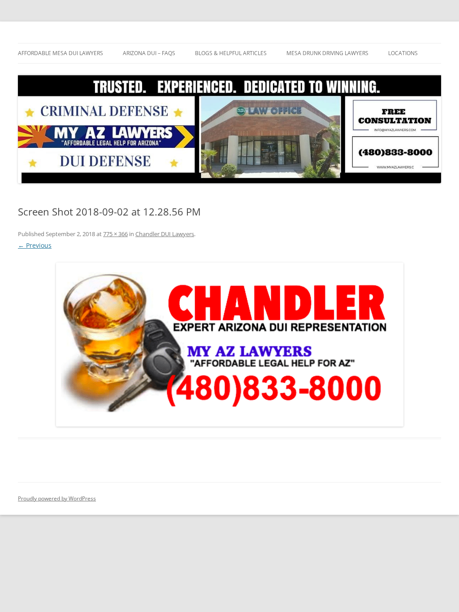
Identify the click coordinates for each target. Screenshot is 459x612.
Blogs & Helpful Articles (231, 53)
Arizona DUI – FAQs (149, 53)
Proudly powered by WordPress (57, 498)
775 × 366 (115, 234)
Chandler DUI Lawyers (164, 234)
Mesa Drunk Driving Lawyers (327, 53)
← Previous (35, 245)
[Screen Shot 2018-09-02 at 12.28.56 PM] (229, 345)
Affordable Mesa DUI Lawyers (60, 53)
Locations (403, 53)
